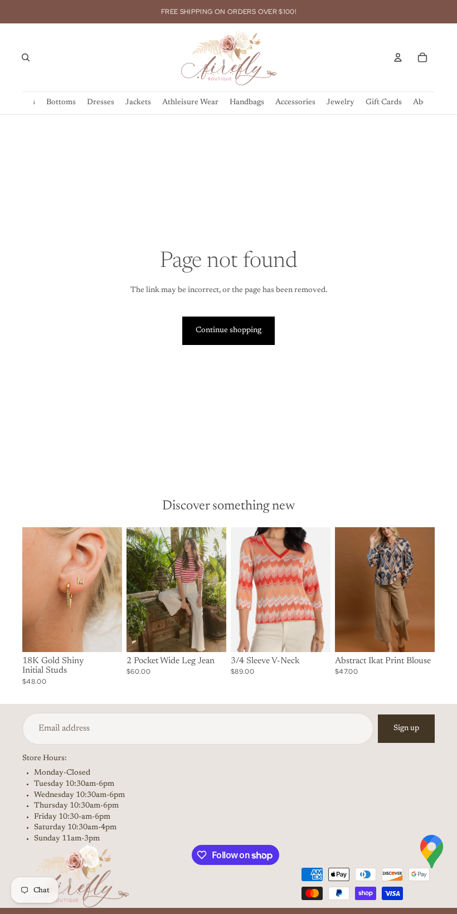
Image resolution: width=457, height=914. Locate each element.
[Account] (398, 57)
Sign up (406, 728)
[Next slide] (110, 589)
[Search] (25, 57)
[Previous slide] (34, 589)
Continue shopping (228, 330)
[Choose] (105, 635)
